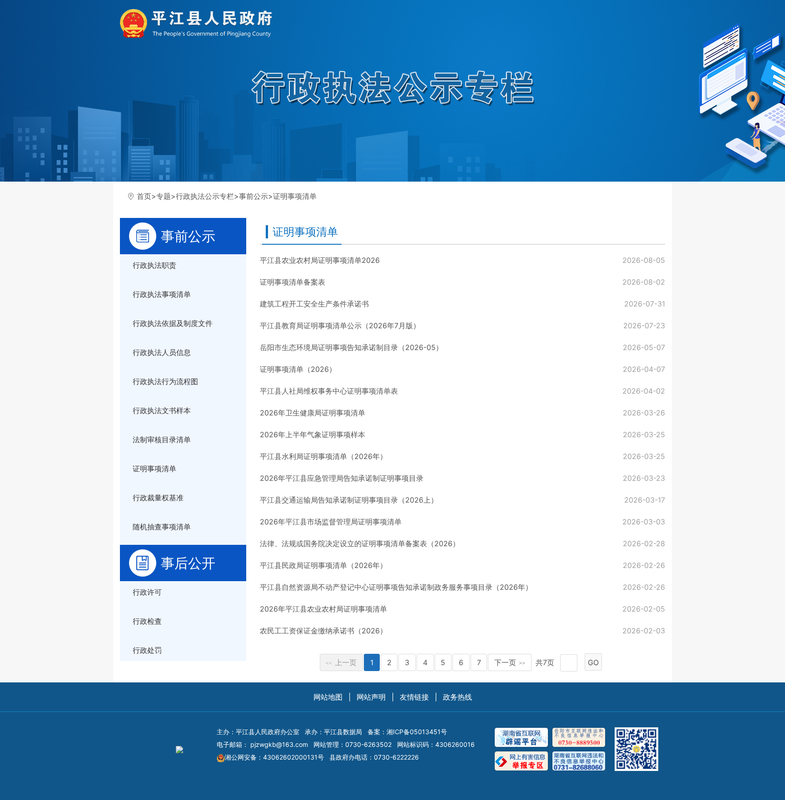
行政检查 (147, 621)
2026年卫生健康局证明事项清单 (312, 412)
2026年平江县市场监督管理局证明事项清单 (331, 521)
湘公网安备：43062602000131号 (274, 757)
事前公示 (253, 196)
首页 (144, 196)
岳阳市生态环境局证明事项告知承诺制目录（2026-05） (351, 347)
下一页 (509, 662)
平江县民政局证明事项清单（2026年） (323, 565)
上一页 (341, 662)
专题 (163, 196)
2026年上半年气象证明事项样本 (312, 434)
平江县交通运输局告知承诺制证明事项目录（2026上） (349, 499)
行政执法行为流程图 (165, 381)
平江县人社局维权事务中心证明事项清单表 (329, 390)
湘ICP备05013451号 (417, 732)
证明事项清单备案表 (292, 281)
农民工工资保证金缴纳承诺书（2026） (323, 630)
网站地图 (328, 696)
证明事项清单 (295, 196)
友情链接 (414, 696)
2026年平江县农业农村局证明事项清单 (323, 608)
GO (593, 662)
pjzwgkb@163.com (279, 744)
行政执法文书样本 (162, 410)
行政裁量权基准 (158, 497)
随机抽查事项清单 (162, 526)
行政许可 (147, 592)
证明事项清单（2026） (298, 369)
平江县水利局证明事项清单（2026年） (323, 456)
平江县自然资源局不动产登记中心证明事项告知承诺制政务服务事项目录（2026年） (396, 587)
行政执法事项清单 (162, 294)
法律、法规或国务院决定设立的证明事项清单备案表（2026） (360, 543)
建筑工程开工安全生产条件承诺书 (314, 303)
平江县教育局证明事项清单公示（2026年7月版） (340, 325)
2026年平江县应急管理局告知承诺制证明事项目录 (341, 478)
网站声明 (371, 696)
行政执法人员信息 (162, 352)
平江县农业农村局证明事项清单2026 (320, 260)
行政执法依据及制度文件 (173, 323)
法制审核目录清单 (162, 439)
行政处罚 (147, 650)
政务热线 (457, 696)
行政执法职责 (154, 265)
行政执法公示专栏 (205, 196)
